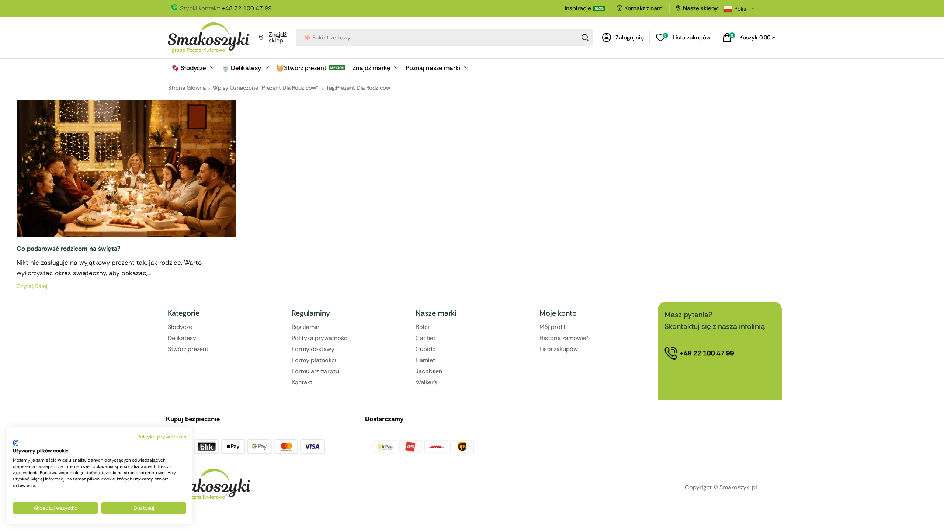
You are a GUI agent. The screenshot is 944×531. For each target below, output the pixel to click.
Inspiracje (578, 8)
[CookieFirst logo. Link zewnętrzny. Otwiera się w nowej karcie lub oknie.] (15, 443)
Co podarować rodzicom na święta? (69, 248)
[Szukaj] (585, 37)
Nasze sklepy (700, 8)
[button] (623, 38)
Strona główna (187, 87)
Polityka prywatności (161, 436)
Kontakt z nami (644, 8)
